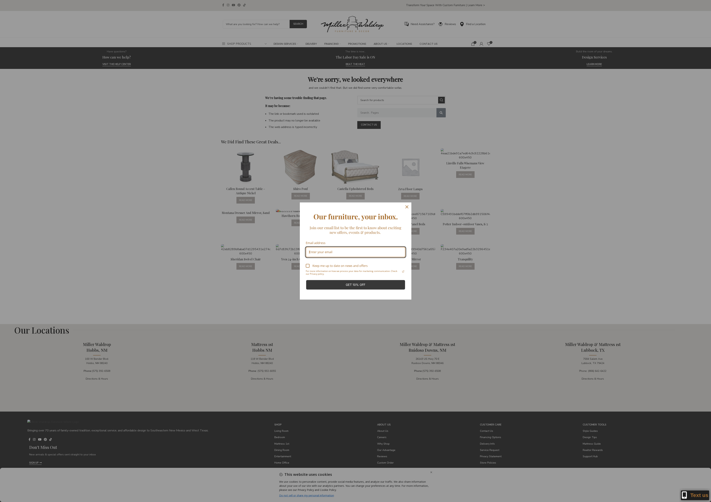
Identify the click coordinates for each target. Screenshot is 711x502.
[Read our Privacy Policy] (403, 271)
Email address (315, 243)
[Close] (406, 206)
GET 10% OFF (355, 285)
